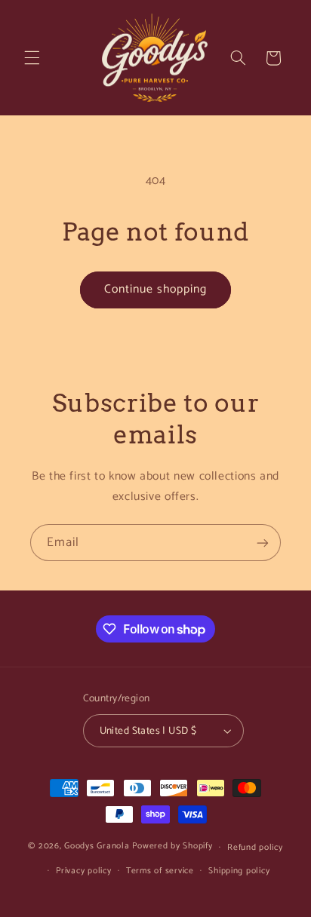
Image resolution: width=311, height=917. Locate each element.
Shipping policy (238, 870)
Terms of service (160, 870)
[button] (31, 58)
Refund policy (255, 847)
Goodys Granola (98, 846)
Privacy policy (83, 870)
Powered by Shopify (172, 846)
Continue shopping (156, 289)
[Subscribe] (262, 542)
